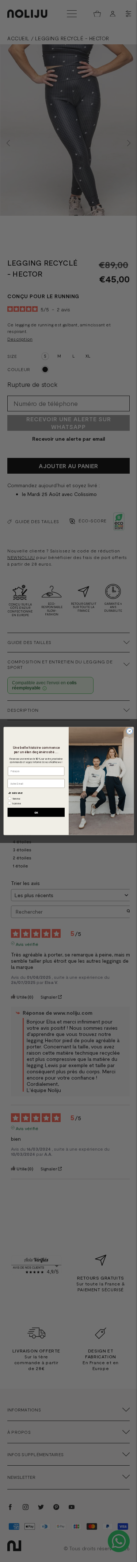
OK (36, 812)
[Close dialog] (129, 731)
